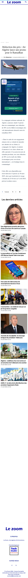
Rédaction (9, 57)
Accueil (2, 42)
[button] (2, 2)
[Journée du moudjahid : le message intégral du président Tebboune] (14, 324)
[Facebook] (12, 565)
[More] (19, 192)
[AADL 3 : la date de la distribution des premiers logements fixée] (14, 374)
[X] (16, 565)
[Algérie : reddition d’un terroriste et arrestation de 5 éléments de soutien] (14, 351)
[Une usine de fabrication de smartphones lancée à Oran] (14, 270)
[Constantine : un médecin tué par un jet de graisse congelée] (14, 297)
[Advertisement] (14, 19)
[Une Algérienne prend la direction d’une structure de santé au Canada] (14, 213)
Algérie (7, 42)
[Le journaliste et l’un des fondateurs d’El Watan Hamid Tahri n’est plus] (14, 242)
